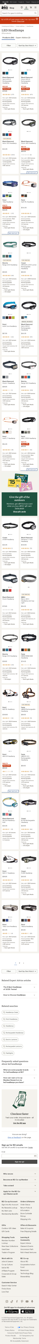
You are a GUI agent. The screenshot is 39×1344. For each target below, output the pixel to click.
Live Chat (5, 1292)
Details (30, 1147)
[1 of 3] (9, 373)
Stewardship (25, 1276)
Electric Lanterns (11, 1039)
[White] (10, 432)
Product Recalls (10, 1335)
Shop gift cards (19, 512)
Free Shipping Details (28, 1231)
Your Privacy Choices (27, 1327)
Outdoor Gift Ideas (9, 1228)
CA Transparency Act (26, 1335)
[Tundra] (7, 590)
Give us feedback (14, 1137)
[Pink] (7, 814)
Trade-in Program (8, 1252)
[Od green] (28, 650)
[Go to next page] (23, 963)
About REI (24, 1261)
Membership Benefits (10, 1214)
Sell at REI (5, 1268)
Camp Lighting (20, 26)
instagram (7, 1301)
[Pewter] (7, 377)
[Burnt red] (10, 317)
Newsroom (24, 1270)
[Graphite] (3, 73)
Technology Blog (26, 1273)
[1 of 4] (8, 70)
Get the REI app (19, 1123)
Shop (12, 8)
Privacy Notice (9, 1330)
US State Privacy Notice (26, 1330)
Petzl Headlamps (11, 1019)
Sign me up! (19, 1162)
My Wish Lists (7, 1211)
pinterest (22, 1301)
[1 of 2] (28, 587)
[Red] (28, 920)
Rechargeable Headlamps (15, 1033)
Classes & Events (26, 1246)
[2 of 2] (29, 587)
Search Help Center (9, 1286)
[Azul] (7, 73)
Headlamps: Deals (12, 1012)
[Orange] (25, 650)
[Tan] (28, 432)
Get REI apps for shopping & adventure (19, 1307)
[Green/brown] (25, 432)
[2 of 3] (10, 373)
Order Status (25, 1205)
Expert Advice (25, 1243)
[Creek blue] (3, 814)
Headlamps (29, 26)
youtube (27, 1301)
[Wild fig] (10, 650)
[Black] (22, 73)
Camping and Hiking (8, 26)
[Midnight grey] (7, 256)
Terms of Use (9, 1327)
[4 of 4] (11, 70)
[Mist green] (3, 256)
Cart (31, 7)
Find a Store (6, 1289)
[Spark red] (25, 377)
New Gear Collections (10, 1246)
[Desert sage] (10, 814)
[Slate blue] (10, 256)
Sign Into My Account (10, 1205)
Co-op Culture (7, 1264)
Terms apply (19, 508)
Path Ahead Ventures (28, 1252)
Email (3, 1152)
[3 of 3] (11, 373)
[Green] (10, 195)
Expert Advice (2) (23, 38)
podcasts (32, 1301)
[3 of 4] (10, 70)
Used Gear (6, 1249)
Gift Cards (5, 1231)
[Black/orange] (22, 195)
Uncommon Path (26, 1249)
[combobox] (19, 13)
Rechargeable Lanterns (14, 1046)
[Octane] (10, 134)
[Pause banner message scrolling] (36, 19)
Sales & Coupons (26, 1228)
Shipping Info (25, 1219)
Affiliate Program (8, 1271)
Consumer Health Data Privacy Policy (19, 1333)
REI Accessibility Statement (19, 1341)
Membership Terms (19, 1338)
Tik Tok (12, 1301)
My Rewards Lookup (9, 1208)
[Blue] (3, 195)
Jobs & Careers (7, 1261)
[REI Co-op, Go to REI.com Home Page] (4, 7)
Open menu (35, 7)
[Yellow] (7, 195)
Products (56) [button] (8, 38)
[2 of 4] (9, 70)
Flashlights (9, 1053)
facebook (17, 1301)
